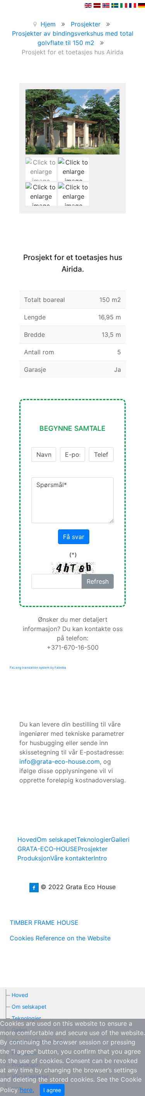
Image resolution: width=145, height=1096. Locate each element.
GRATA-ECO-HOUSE (47, 849)
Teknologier (94, 839)
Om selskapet (57, 839)
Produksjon (33, 858)
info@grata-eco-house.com (59, 761)
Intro (100, 858)
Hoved (27, 839)
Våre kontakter (72, 858)
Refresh (98, 581)
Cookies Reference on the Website (60, 938)
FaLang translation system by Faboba (38, 667)
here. (27, 1090)
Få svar (73, 537)
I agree (52, 1090)
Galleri (120, 839)
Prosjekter (92, 849)
